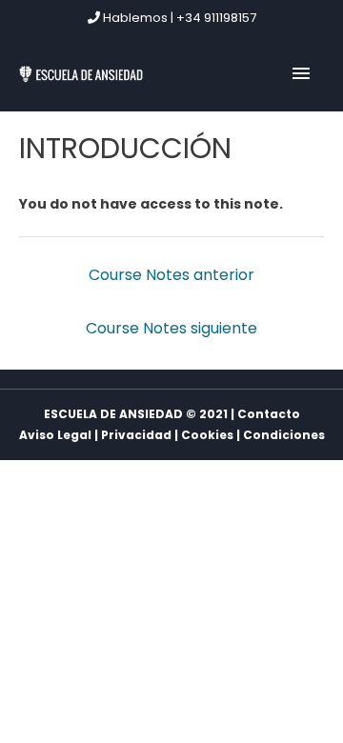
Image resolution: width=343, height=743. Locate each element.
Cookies (207, 435)
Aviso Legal (55, 435)
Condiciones (284, 435)
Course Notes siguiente (171, 328)
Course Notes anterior (171, 275)
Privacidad (136, 435)
